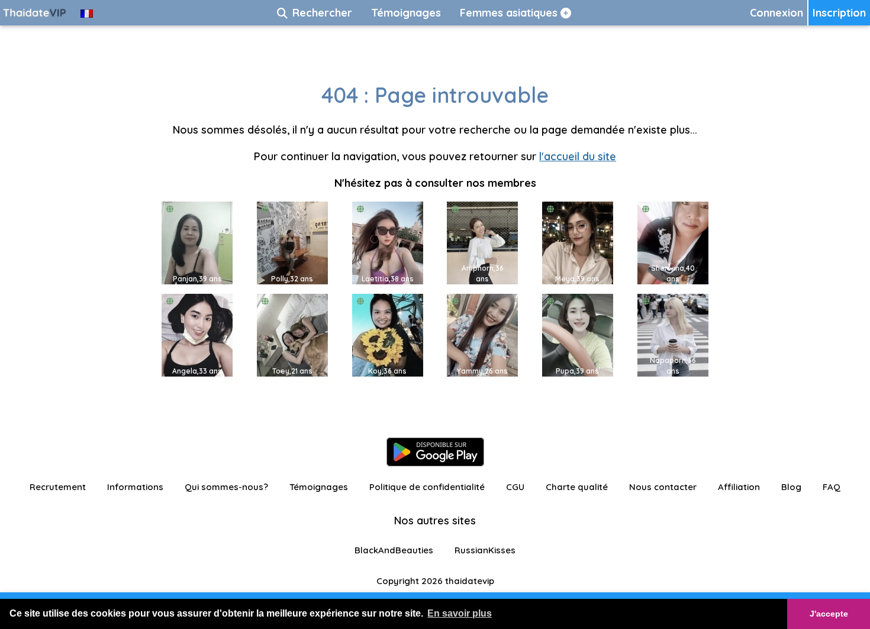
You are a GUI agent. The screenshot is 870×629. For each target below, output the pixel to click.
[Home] (35, 12)
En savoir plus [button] (459, 613)
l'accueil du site (577, 156)
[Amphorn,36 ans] (482, 242)
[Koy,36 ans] (387, 334)
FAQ (831, 486)
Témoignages (318, 486)
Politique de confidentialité (427, 486)
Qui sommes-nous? (226, 486)
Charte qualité (577, 486)
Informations (135, 486)
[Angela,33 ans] (197, 334)
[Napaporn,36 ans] (672, 334)
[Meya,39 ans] (577, 242)
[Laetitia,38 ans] (387, 242)
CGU (515, 486)
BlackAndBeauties (394, 550)
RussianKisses (485, 550)
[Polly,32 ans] (292, 242)
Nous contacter (663, 486)
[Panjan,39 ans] (197, 242)
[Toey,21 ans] (292, 334)
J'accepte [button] (829, 613)
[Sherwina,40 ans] (672, 242)
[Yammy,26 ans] (482, 334)
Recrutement (58, 486)
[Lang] (86, 12)
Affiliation (739, 486)
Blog (791, 486)
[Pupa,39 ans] (577, 334)
